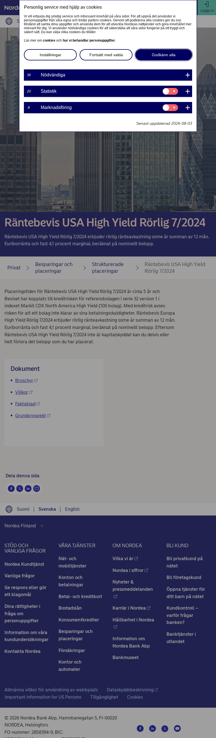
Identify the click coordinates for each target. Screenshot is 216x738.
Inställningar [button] (50, 55)
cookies (49, 40)
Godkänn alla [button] (164, 55)
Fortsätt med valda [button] (106, 55)
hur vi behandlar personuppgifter (89, 40)
